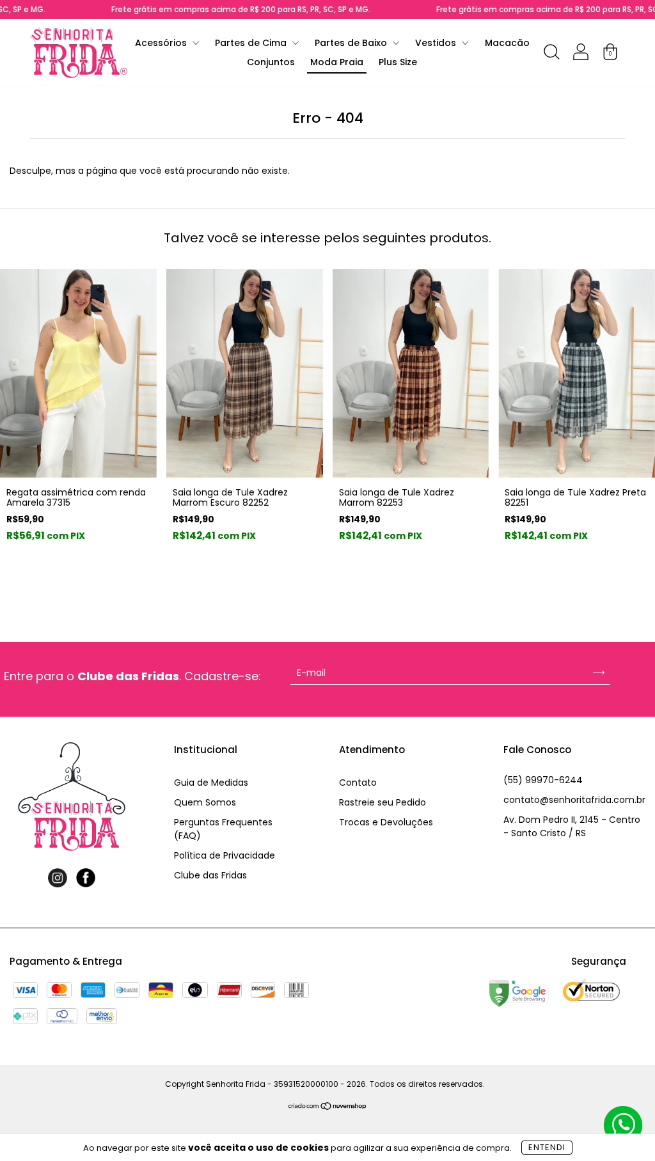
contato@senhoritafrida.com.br (574, 799)
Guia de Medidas (211, 782)
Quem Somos (205, 802)
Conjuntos (271, 62)
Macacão (507, 42)
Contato (358, 782)
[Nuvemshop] (328, 1107)
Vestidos (437, 42)
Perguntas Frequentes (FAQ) (223, 829)
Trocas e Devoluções (386, 822)
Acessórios (162, 42)
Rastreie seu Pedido (382, 802)
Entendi (546, 1147)
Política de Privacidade (224, 855)
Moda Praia (336, 62)
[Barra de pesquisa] (551, 54)
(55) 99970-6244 (543, 780)
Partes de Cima (252, 42)
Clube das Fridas (210, 875)
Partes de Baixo (352, 42)
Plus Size (398, 62)
